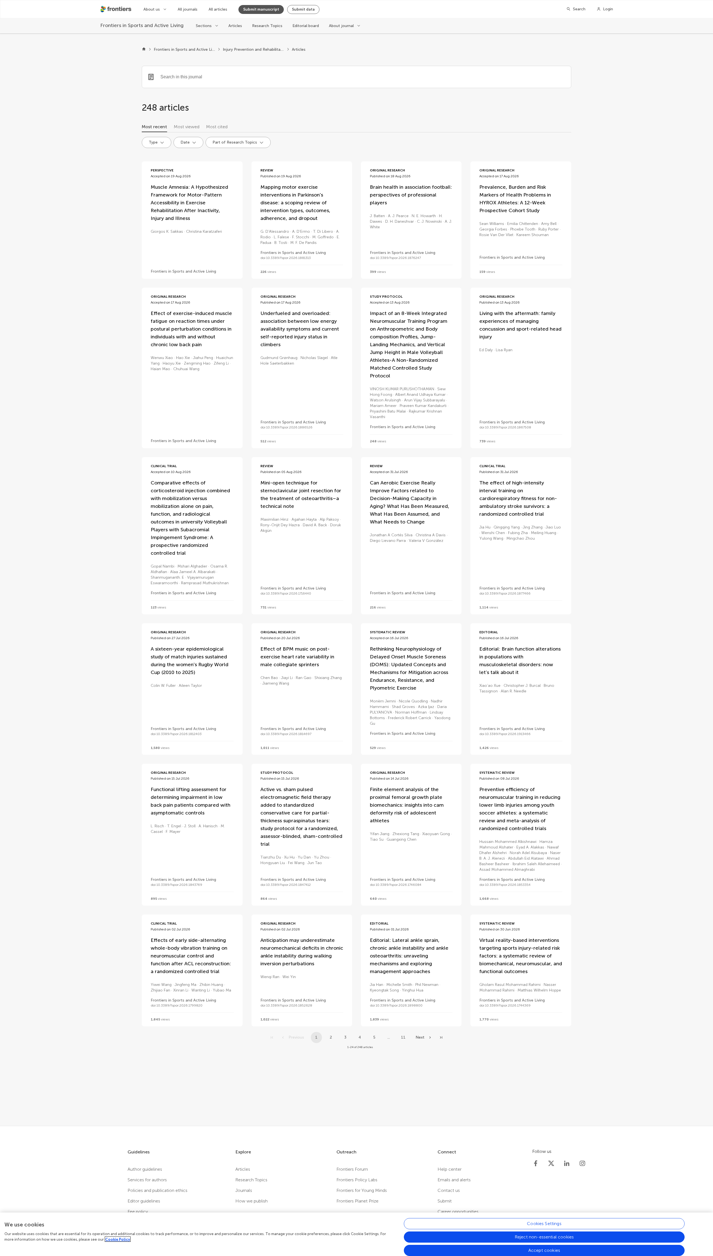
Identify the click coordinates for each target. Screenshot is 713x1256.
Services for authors (147, 1179)
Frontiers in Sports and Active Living (184, 49)
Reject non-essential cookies (544, 1237)
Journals (243, 1190)
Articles (235, 25)
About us (152, 9)
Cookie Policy (117, 1239)
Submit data (303, 9)
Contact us (449, 1190)
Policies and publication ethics (157, 1190)
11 (403, 1037)
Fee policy (138, 1211)
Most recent (154, 126)
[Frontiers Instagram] (582, 1163)
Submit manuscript (261, 9)
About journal (342, 25)
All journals (187, 9)
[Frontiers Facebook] (535, 1163)
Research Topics (267, 25)
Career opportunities (458, 1211)
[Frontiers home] (144, 49)
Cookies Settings (544, 1223)
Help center (450, 1169)
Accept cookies (544, 1250)
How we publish (251, 1201)
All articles (218, 9)
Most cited (217, 126)
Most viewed (186, 126)
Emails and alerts (454, 1179)
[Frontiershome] (116, 9)
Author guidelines (145, 1169)
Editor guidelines (144, 1201)
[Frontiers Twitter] (551, 1163)
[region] (356, 1234)
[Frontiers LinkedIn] (566, 1163)
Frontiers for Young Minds (361, 1190)
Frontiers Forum (352, 1169)
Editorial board (305, 25)
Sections (204, 25)
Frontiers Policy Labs (356, 1179)
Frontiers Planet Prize (357, 1201)
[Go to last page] (441, 1037)
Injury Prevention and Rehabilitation (253, 49)
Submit (445, 1201)
